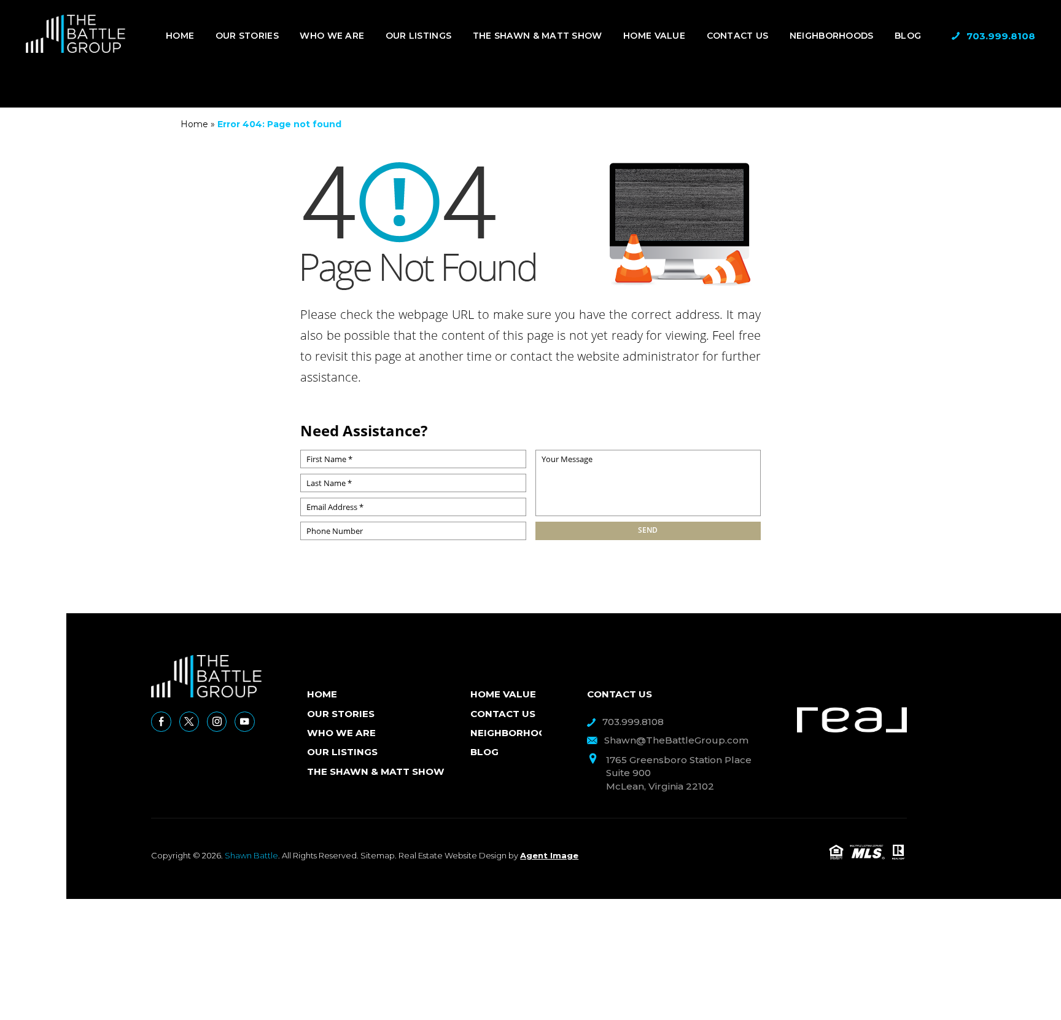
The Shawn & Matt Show (537, 35)
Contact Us (738, 35)
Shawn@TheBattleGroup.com (676, 740)
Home (180, 35)
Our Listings (418, 35)
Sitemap (377, 855)
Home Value (654, 35)
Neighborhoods (832, 35)
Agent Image (549, 855)
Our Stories (247, 35)
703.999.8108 (1000, 36)
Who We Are (332, 35)
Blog (908, 35)
